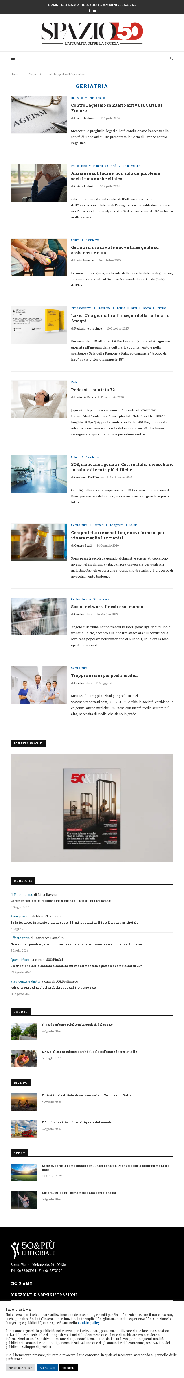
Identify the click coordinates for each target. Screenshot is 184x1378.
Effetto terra (20, 938)
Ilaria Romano (84, 260)
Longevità (116, 525)
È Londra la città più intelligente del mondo (77, 1122)
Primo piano (97, 98)
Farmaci (98, 525)
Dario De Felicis (85, 397)
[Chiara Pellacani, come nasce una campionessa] (24, 1200)
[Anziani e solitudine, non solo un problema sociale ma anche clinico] (39, 183)
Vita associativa (81, 308)
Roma (147, 308)
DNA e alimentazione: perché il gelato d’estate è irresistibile (89, 1052)
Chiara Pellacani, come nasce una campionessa (79, 1193)
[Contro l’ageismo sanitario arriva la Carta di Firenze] (39, 115)
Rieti (134, 308)
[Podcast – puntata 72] (39, 399)
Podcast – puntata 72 (93, 389)
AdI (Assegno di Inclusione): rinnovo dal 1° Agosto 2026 (54, 987)
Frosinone (104, 308)
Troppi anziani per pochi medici (104, 675)
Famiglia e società (104, 166)
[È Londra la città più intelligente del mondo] (24, 1129)
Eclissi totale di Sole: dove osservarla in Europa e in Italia (86, 1095)
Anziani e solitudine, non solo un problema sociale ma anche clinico (115, 176)
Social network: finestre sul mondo (107, 606)
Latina (121, 308)
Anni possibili (21, 916)
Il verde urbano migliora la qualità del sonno (77, 1025)
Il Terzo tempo (22, 894)
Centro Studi (79, 525)
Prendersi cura (132, 166)
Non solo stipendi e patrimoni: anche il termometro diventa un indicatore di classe (76, 944)
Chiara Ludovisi (84, 118)
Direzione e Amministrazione (109, 5)
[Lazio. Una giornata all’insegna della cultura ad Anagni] (39, 325)
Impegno (77, 98)
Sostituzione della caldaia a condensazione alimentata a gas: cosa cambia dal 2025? (76, 966)
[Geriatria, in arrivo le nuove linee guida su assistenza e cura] (39, 257)
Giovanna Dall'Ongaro (89, 477)
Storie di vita (101, 599)
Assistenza (92, 240)
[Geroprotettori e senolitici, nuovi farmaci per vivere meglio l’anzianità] (39, 542)
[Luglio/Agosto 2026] (92, 808)
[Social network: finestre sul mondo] (39, 616)
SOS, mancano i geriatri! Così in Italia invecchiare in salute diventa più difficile (122, 467)
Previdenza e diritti (25, 981)
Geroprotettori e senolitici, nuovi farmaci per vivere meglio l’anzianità (117, 535)
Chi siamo (70, 5)
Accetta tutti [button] (47, 1368)
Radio (75, 382)
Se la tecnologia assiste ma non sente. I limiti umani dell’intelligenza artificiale (74, 922)
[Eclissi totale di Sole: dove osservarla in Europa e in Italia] (24, 1102)
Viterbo (162, 308)
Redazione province (88, 328)
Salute (75, 240)
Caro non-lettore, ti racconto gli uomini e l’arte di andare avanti (61, 901)
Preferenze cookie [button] (20, 1368)
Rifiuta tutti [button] (68, 1368)
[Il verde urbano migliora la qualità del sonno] (24, 1031)
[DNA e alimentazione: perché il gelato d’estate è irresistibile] (24, 1058)
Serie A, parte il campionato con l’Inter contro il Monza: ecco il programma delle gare (105, 1168)
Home (53, 5)
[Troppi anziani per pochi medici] (39, 685)
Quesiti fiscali (21, 959)
